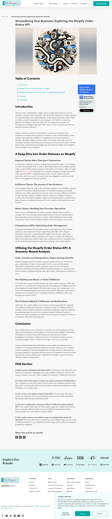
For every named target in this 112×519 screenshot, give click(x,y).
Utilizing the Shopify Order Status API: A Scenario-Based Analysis (42, 92)
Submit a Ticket (34, 491)
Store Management (55, 491)
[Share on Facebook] (16, 437)
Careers (32, 485)
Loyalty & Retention (55, 488)
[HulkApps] (11, 3)
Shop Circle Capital (73, 482)
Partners (70, 485)
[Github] (22, 516)
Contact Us (33, 488)
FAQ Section (23, 100)
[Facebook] (2, 516)
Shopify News (90, 485)
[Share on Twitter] (20, 437)
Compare (88, 488)
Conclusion (22, 96)
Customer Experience (55, 485)
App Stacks (71, 488)
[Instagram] (6, 516)
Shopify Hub (4, 16)
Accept (82, 513)
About (31, 482)
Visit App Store (101, 3)
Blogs (87, 482)
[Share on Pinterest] (24, 437)
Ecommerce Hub (91, 491)
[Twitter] (10, 516)
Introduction (23, 85)
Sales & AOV (52, 482)
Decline (99, 513)
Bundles (69, 491)
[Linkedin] (14, 516)
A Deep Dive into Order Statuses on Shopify (34, 88)
